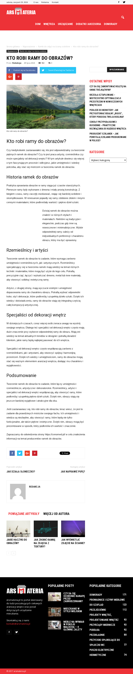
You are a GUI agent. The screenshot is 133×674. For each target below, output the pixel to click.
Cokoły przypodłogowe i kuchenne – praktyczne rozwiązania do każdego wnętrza (108, 125)
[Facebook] (118, 2)
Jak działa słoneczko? (20, 471)
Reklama (45, 2)
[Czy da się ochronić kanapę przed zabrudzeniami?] (54, 596)
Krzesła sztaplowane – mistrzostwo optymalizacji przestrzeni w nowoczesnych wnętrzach (106, 100)
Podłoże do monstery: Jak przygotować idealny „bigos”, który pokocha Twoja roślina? (107, 113)
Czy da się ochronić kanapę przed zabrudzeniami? (74, 597)
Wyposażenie (12, 51)
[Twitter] (124, 2)
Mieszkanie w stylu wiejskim (72, 610)
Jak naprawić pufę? (73, 471)
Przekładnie (97, 634)
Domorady (110, 24)
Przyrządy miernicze (102, 624)
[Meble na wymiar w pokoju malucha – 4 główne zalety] (54, 625)
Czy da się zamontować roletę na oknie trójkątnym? (108, 88)
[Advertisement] (66, 37)
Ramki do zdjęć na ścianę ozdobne (33, 51)
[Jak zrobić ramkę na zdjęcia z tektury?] (46, 529)
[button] (123, 17)
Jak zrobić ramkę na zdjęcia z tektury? (44, 543)
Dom (38, 24)
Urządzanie (65, 24)
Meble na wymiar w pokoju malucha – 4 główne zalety (73, 625)
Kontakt (55, 2)
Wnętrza (49, 24)
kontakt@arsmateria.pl (18, 623)
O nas (35, 2)
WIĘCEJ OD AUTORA (56, 514)
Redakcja (16, 63)
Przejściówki (98, 609)
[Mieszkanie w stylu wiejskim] (54, 611)
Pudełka (95, 629)
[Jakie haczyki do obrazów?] (18, 529)
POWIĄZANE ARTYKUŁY (23, 514)
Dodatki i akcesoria (88, 24)
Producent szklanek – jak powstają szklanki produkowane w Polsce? (108, 137)
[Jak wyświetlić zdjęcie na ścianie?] (73, 529)
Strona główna (13, 46)
